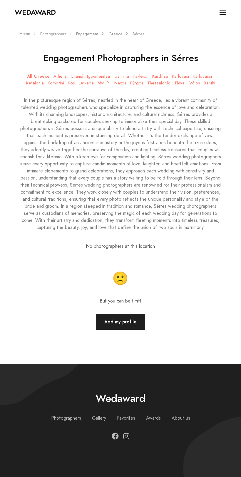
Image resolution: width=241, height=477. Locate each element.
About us (181, 418)
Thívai (179, 83)
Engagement (87, 34)
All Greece (38, 76)
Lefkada (86, 83)
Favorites (126, 418)
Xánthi (209, 83)
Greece (115, 34)
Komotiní (56, 83)
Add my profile (120, 321)
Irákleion (140, 76)
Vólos (194, 83)
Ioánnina (121, 76)
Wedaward (35, 12)
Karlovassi (202, 76)
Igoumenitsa (98, 76)
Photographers (53, 34)
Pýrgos (136, 83)
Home (24, 33)
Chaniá (77, 76)
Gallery (99, 418)
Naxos (120, 83)
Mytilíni (104, 83)
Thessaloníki (158, 83)
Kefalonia (35, 83)
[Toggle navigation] (223, 12)
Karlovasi (180, 76)
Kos (71, 83)
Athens (60, 76)
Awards (153, 418)
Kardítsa (160, 76)
